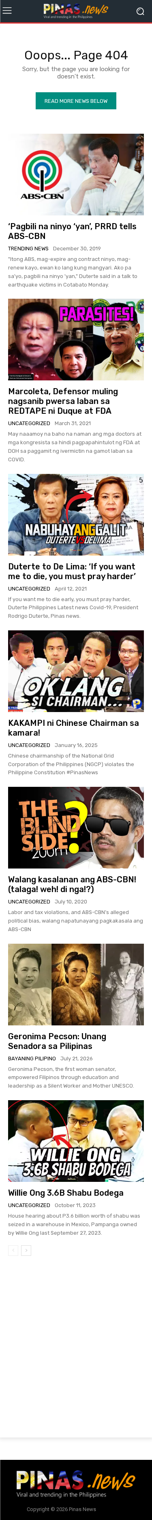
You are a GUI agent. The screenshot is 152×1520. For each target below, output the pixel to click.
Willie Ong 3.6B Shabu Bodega (66, 1193)
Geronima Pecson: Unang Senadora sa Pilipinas (57, 1041)
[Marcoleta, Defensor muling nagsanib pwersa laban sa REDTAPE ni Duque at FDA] (76, 339)
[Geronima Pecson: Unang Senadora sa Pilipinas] (76, 984)
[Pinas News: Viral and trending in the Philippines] (76, 11)
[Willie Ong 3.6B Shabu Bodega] (76, 1141)
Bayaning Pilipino (32, 1058)
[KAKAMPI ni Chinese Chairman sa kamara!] (76, 671)
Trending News (28, 248)
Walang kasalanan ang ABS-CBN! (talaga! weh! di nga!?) (72, 884)
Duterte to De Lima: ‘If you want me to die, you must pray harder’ (72, 571)
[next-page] (26, 1250)
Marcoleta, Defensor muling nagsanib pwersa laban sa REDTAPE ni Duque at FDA (63, 401)
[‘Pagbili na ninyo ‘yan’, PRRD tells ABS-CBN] (76, 174)
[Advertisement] (76, 1348)
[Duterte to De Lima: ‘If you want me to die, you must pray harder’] (76, 515)
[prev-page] (13, 1250)
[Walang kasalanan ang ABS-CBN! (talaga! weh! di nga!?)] (76, 828)
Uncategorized (29, 423)
